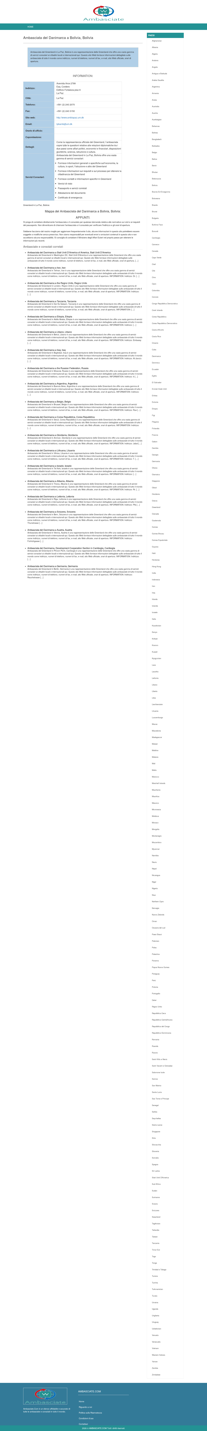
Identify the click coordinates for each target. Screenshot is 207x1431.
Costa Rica (156, 336)
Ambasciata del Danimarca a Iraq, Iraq (46, 350)
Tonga (154, 1263)
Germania (156, 461)
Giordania (156, 494)
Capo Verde (156, 257)
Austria (155, 113)
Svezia (155, 1203)
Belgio (154, 152)
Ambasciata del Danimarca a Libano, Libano (49, 331)
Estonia (155, 402)
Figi (153, 415)
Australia (155, 106)
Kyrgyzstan (156, 658)
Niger (154, 881)
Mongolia (155, 829)
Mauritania (156, 789)
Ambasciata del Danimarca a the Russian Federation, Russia (57, 368)
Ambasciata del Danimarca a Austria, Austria (49, 529)
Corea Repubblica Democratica (164, 323)
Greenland (156, 507)
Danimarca (156, 356)
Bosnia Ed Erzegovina (161, 191)
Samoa (155, 1078)
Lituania (155, 711)
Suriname (156, 1197)
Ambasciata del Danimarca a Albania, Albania (50, 481)
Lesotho (155, 671)
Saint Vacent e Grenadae (162, 1065)
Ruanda (155, 1046)
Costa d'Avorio (158, 329)
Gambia (155, 448)
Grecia (154, 500)
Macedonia (156, 730)
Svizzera (155, 1210)
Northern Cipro (158, 901)
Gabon (154, 441)
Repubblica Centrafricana (162, 1019)
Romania (155, 1039)
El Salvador (156, 382)
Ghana (154, 467)
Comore (155, 297)
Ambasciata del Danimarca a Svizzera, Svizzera (51, 511)
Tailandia (155, 1230)
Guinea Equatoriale (159, 540)
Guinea (155, 527)
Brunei (154, 211)
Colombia (156, 290)
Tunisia (155, 1276)
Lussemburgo (157, 717)
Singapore (156, 1131)
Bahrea (155, 132)
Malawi (155, 743)
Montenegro (157, 835)
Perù (154, 980)
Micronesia (156, 809)
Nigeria (155, 888)
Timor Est (156, 1249)
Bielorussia (156, 178)
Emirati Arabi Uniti (159, 389)
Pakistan (155, 941)
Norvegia (155, 908)
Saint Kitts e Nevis (159, 1059)
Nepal (154, 868)
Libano (154, 684)
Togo (154, 1256)
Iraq (153, 592)
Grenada (155, 513)
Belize (154, 159)
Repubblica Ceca (159, 1013)
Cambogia (156, 237)
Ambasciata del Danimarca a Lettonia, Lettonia (50, 496)
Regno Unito (157, 1006)
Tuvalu (154, 1295)
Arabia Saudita (158, 80)
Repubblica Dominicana (161, 1032)
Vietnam (155, 1348)
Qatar (154, 1000)
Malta (154, 770)
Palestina (156, 954)
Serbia (154, 1111)
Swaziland (156, 1217)
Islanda (155, 605)
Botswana (156, 198)
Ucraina (155, 1302)
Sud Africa (156, 1184)
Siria (154, 1138)
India (154, 573)
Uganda (155, 1309)
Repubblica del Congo (161, 1026)
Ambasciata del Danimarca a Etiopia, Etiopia (49, 316)
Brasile (155, 205)
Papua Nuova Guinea (160, 967)
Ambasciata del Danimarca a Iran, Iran (46, 267)
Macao (154, 724)
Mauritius (155, 796)
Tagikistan (156, 1223)
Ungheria (155, 1315)
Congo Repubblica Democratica (165, 303)
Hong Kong (156, 566)
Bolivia (154, 185)
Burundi (155, 231)
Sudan (154, 1190)
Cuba (154, 349)
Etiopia (155, 408)
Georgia (155, 454)
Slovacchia (156, 1144)
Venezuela (156, 1341)
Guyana (155, 546)
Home (30, 26)
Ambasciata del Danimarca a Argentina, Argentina (52, 383)
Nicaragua (156, 875)
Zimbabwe (156, 1374)
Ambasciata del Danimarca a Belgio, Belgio (49, 401)
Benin (154, 165)
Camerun (155, 244)
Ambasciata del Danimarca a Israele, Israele (49, 465)
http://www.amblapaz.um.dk (70, 117)
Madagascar (157, 737)
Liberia (154, 691)
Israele (154, 612)
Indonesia (156, 579)
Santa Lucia (157, 1092)
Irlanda (154, 599)
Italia (154, 619)
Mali (153, 763)
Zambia (155, 1368)
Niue (154, 895)
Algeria (155, 53)
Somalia (155, 1157)
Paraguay (156, 973)
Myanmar (156, 849)
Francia (155, 435)
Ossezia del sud (158, 927)
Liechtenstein (157, 704)
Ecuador (155, 369)
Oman (154, 921)
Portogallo (156, 993)
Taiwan (155, 1236)
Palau (154, 947)
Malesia (155, 757)
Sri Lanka (156, 1170)
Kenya (154, 632)
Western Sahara (158, 1355)
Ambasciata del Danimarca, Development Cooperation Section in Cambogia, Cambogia (71, 548)
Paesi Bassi (157, 934)
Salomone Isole (158, 1072)
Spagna (155, 1164)
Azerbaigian (157, 119)
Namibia (155, 855)
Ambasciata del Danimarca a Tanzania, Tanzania (51, 301)
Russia (155, 1052)
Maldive (155, 750)
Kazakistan (156, 625)
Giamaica (156, 474)
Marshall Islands (158, 783)
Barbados (156, 146)
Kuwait (154, 651)
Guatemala (156, 520)
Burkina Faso (157, 224)
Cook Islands (157, 310)
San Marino (156, 1085)
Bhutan (155, 172)
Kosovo (155, 645)
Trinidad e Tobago (159, 1269)
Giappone (156, 481)
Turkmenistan (157, 1289)
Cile (153, 270)
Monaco (155, 822)
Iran (153, 586)
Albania (155, 47)
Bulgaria (155, 218)
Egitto (154, 375)
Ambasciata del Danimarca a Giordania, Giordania (52, 435)
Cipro (154, 283)
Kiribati (155, 638)
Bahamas (156, 126)
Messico (155, 803)
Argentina (156, 86)
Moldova (155, 816)
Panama (155, 960)
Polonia (155, 987)
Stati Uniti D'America (160, 1177)
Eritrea (154, 395)
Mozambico (156, 842)
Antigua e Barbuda (159, 73)
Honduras (156, 559)
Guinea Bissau (158, 533)
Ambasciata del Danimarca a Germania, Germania (52, 566)
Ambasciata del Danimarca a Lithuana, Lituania (51, 450)
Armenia (155, 93)
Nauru (154, 862)
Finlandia (155, 428)
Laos (154, 665)
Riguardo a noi (85, 1407)
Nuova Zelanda (158, 914)
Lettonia (155, 678)
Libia (154, 697)
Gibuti (154, 487)
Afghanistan (157, 40)
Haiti (154, 553)
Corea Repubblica (159, 316)
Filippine (155, 421)
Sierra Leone (157, 1124)
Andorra (155, 60)
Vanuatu (155, 1335)
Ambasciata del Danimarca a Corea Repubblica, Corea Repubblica (61, 417)
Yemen (155, 1361)
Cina (154, 277)
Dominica (156, 362)
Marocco (155, 776)
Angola (155, 67)
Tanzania (155, 1243)
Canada (155, 251)
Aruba (154, 100)
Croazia (155, 343)
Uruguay (155, 1322)
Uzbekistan (156, 1328)
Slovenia (155, 1151)
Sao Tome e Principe (160, 1098)
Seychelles (156, 1118)
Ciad (154, 264)
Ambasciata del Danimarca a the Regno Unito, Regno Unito (57, 283)
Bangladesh (157, 139)
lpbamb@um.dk (64, 124)
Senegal (155, 1105)
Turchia (155, 1282)
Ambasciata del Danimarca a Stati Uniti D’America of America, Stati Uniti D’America (69, 252)
